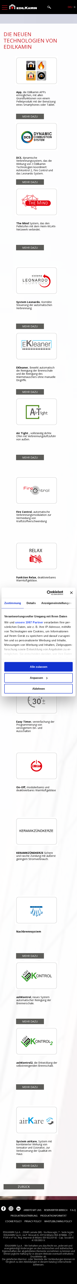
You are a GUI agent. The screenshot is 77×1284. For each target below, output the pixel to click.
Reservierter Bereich (55, 1210)
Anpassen (36, 677)
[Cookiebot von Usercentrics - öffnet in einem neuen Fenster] (47, 592)
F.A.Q (73, 1210)
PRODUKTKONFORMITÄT (53, 1215)
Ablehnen (38, 688)
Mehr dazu (30, 116)
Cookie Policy (13, 1221)
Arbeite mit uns (32, 1210)
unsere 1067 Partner (29, 622)
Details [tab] (31, 603)
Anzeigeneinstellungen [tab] (56, 603)
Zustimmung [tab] (12, 603)
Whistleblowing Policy (58, 1221)
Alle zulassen (38, 666)
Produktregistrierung (24, 1215)
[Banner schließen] (71, 593)
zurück (24, 1187)
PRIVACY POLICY (32, 1221)
